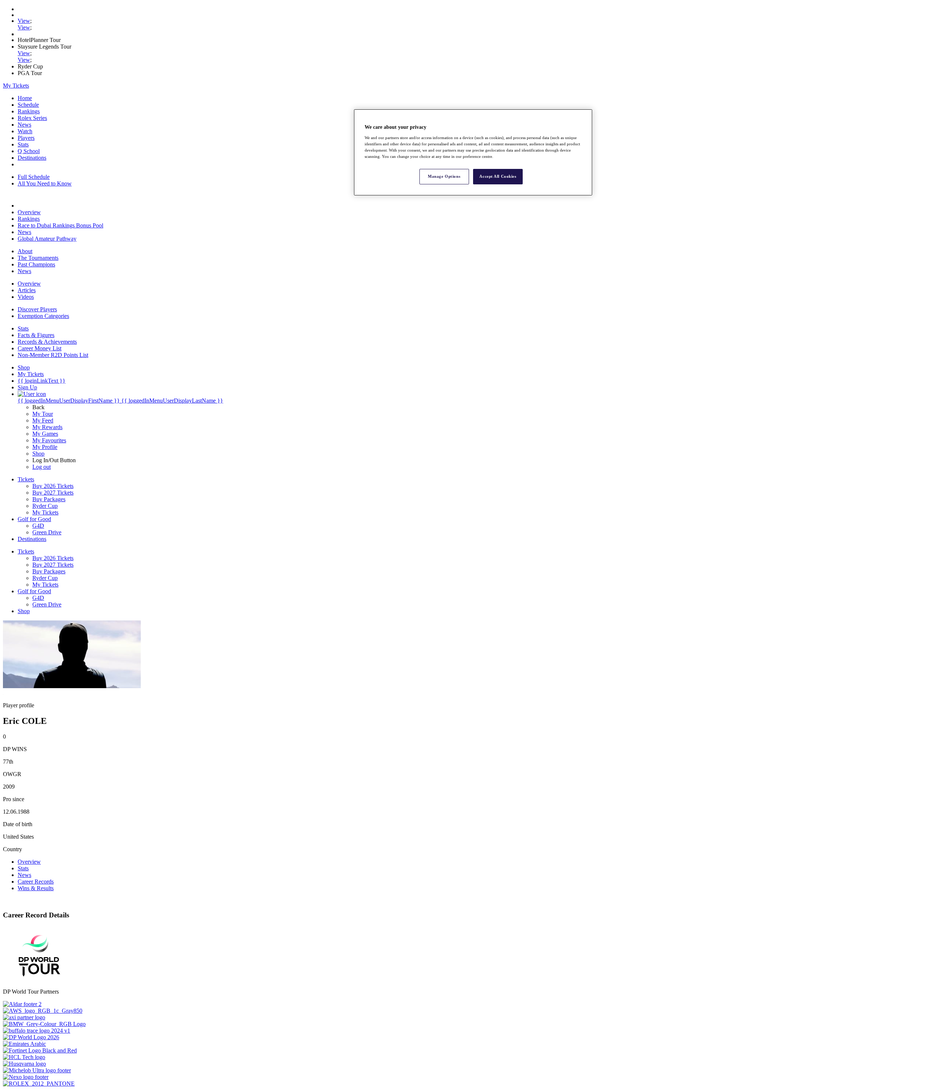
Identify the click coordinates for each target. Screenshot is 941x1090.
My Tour (42, 414)
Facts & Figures (36, 335)
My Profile (44, 447)
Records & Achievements (47, 342)
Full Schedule (34, 177)
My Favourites (49, 440)
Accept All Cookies (497, 176)
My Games (45, 434)
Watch (25, 131)
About (25, 251)
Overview (29, 212)
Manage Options (444, 176)
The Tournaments (38, 258)
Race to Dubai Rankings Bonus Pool (60, 225)
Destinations (32, 158)
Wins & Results (36, 888)
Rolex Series (32, 118)
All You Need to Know (45, 183)
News (24, 124)
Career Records (36, 881)
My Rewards (47, 427)
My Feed (42, 420)
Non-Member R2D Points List (53, 355)
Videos (26, 297)
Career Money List (39, 348)
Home (25, 98)
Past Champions (36, 264)
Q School (29, 151)
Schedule (28, 105)
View (24, 21)
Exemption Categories (43, 316)
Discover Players (37, 309)
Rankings (29, 111)
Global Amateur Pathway (47, 239)
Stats (23, 144)
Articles (27, 290)
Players (26, 138)
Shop (38, 453)
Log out (41, 467)
